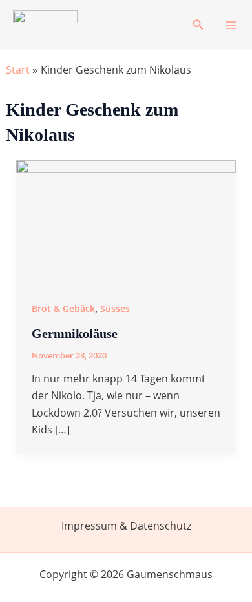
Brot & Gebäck (63, 308)
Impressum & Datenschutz (126, 526)
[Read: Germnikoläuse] (126, 221)
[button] (198, 25)
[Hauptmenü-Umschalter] (231, 25)
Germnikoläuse (75, 333)
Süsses (115, 308)
